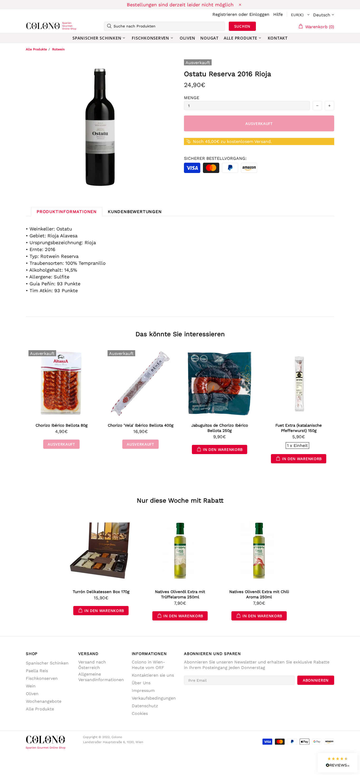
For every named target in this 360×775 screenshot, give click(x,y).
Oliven (32, 693)
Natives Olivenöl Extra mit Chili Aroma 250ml (259, 594)
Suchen (242, 26)
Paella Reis (37, 670)
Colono (34, 26)
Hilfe (278, 14)
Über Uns (141, 682)
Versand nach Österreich (92, 665)
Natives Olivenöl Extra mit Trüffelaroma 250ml (180, 594)
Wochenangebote (43, 701)
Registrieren (224, 14)
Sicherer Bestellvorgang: (215, 158)
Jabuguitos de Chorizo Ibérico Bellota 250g (219, 428)
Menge (191, 97)
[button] (337, 762)
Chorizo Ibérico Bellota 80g (61, 425)
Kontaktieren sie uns (153, 675)
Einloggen (259, 14)
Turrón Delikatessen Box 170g (101, 591)
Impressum (143, 690)
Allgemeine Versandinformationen (101, 677)
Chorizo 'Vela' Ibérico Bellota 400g (140, 425)
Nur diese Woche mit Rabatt (180, 500)
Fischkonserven (42, 678)
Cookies (140, 713)
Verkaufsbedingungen (154, 698)
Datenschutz (145, 705)
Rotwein (58, 49)
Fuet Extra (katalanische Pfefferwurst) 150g (298, 428)
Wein (31, 686)
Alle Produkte (36, 49)
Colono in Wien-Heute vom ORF (148, 665)
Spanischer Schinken (47, 663)
